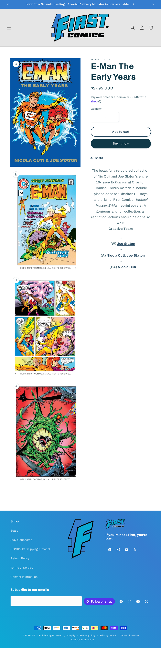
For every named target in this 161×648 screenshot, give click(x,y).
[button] (8, 27)
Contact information (82, 639)
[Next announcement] (153, 4)
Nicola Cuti (116, 255)
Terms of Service (22, 567)
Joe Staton (126, 244)
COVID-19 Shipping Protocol (30, 549)
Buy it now (121, 143)
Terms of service (129, 635)
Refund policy (87, 635)
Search (15, 530)
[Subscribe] (77, 601)
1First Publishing (42, 635)
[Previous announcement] (8, 4)
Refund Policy (19, 558)
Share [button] (99, 157)
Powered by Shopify (63, 635)
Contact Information (24, 576)
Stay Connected (21, 539)
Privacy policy (108, 635)
